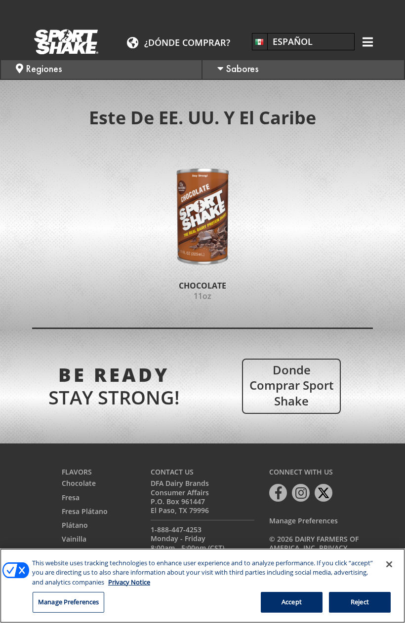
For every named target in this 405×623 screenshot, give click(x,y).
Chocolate (79, 483)
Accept (292, 601)
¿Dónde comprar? (187, 42)
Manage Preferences (303, 521)
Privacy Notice (129, 582)
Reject (360, 601)
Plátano (75, 525)
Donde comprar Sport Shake (291, 385)
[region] (202, 586)
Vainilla (74, 539)
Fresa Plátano (85, 511)
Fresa (71, 497)
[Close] (389, 564)
